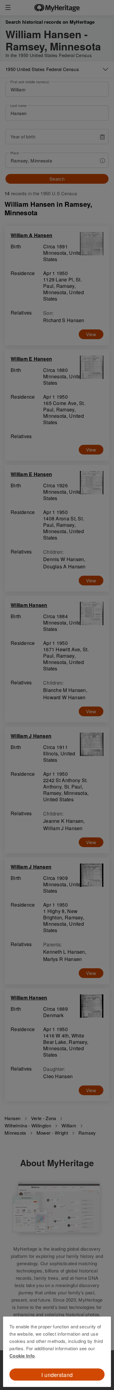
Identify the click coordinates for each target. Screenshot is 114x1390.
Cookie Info (22, 1355)
